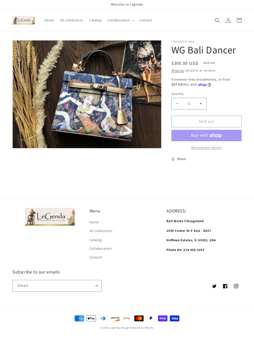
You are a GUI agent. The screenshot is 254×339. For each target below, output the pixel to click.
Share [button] (181, 159)
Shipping (177, 70)
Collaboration (101, 248)
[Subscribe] (96, 286)
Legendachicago (119, 327)
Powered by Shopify (142, 327)
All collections (101, 231)
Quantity (177, 94)
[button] (120, 20)
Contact (96, 257)
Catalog (96, 239)
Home (94, 222)
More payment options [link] (206, 147)
